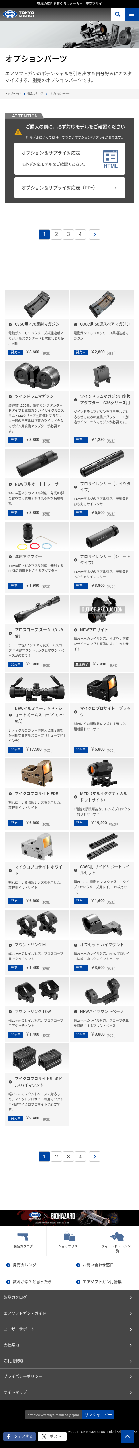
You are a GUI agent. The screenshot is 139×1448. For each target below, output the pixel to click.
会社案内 (11, 1345)
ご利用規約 (13, 1361)
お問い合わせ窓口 (98, 1265)
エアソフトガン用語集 (102, 1282)
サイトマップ (15, 1392)
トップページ (13, 93)
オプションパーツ (60, 93)
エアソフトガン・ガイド (25, 1313)
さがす (118, 14)
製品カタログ (35, 93)
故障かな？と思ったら (32, 1282)
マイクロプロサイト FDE (36, 794)
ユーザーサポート (19, 1329)
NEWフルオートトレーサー (38, 484)
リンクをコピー (98, 1415)
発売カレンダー (26, 1265)
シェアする (23, 1436)
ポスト (55, 1436)
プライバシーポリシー (23, 1376)
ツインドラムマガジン (34, 396)
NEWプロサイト (94, 630)
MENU (132, 14)
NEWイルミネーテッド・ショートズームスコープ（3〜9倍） (39, 715)
